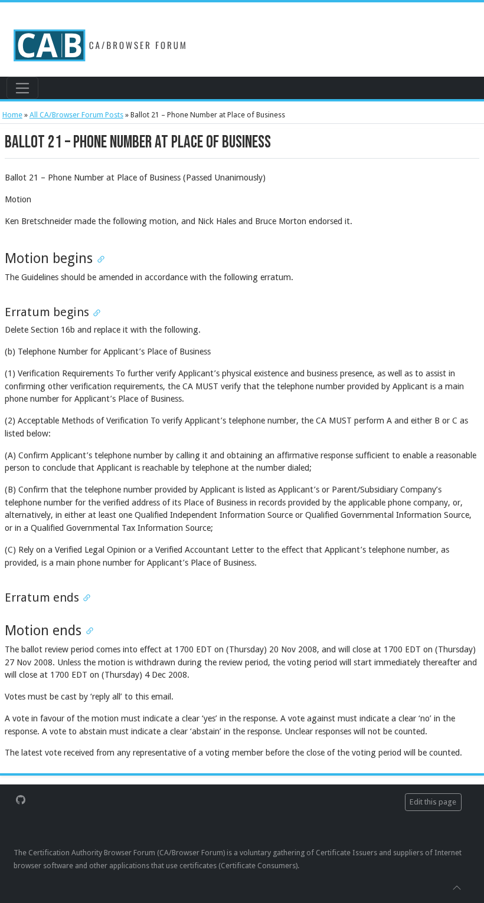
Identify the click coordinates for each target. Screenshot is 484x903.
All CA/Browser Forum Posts (76, 114)
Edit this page (433, 801)
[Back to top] (457, 887)
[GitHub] (21, 799)
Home (12, 114)
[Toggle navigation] (22, 88)
